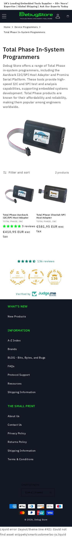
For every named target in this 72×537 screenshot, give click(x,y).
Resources (15, 383)
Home (7, 27)
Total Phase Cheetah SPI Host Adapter (51, 216)
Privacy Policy (17, 433)
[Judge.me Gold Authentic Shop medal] (17, 277)
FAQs (11, 366)
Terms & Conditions (21, 459)
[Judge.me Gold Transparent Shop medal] (36, 277)
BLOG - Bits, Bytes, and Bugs (27, 357)
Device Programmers (26, 27)
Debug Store (40, 519)
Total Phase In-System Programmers (24, 32)
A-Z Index (14, 340)
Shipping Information (22, 392)
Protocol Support (19, 374)
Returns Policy (17, 442)
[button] (4, 16)
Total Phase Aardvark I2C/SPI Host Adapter (16, 216)
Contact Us (15, 424)
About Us (14, 416)
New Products (17, 316)
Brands (12, 349)
